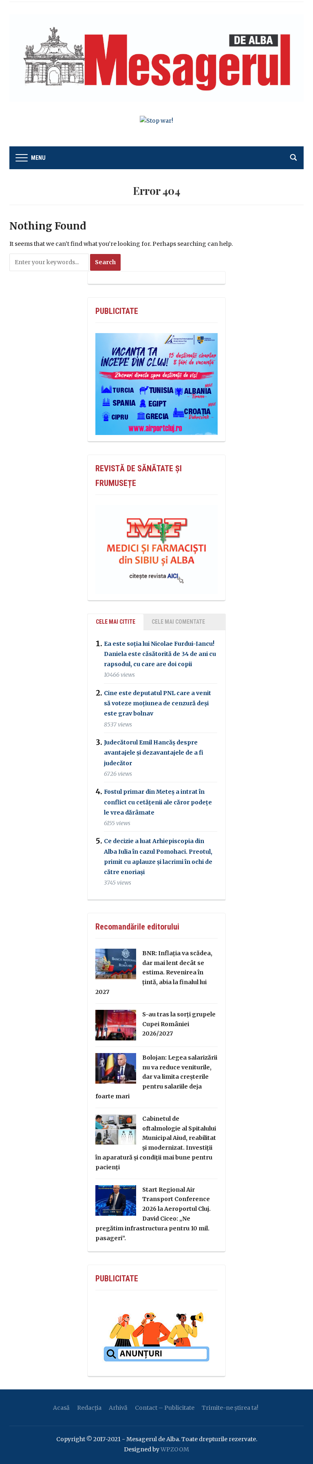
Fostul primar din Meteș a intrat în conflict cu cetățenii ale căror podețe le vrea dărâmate (158, 802)
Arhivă (118, 1407)
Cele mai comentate (178, 621)
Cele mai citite (115, 621)
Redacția (89, 1407)
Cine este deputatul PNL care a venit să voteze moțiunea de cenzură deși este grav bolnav (157, 703)
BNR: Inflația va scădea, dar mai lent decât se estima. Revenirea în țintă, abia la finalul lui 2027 (153, 973)
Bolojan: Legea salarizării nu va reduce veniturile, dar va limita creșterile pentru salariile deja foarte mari (156, 1077)
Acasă (61, 1407)
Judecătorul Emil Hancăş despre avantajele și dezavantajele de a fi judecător (153, 752)
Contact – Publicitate (164, 1407)
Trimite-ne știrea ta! (230, 1407)
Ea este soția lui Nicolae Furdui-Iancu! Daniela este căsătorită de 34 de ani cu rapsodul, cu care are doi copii (160, 654)
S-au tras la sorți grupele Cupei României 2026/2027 (179, 1024)
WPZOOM (175, 1449)
